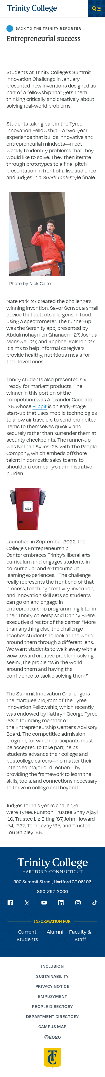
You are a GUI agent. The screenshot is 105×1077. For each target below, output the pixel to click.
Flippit (39, 406)
